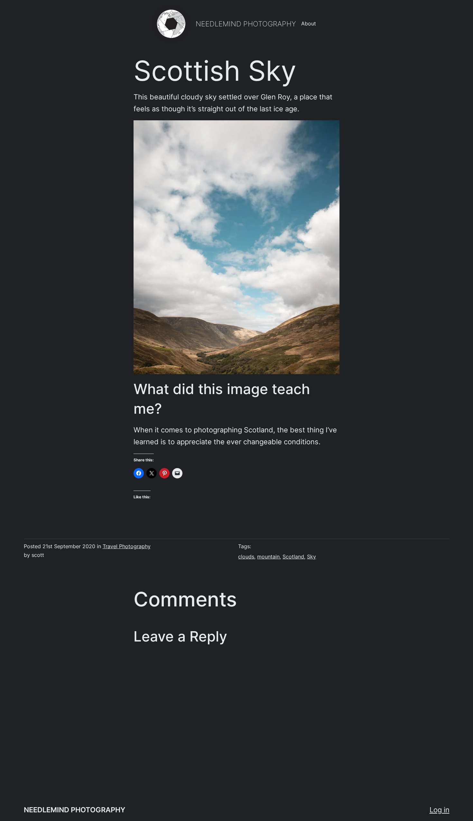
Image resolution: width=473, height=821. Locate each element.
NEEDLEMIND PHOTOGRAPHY (246, 24)
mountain (268, 557)
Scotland (293, 557)
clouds (246, 557)
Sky (311, 557)
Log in (440, 810)
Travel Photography (127, 546)
